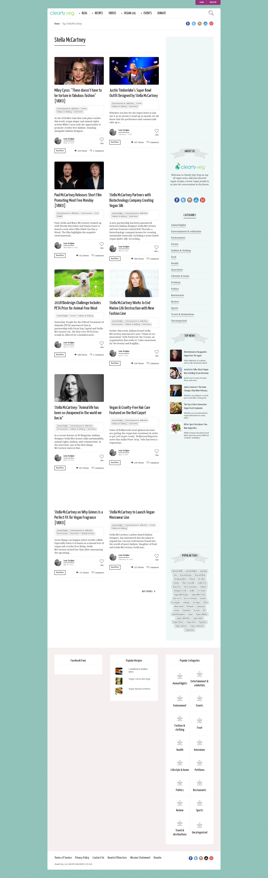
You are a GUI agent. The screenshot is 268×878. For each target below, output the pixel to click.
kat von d (177, 599)
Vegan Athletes (201, 614)
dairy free (177, 587)
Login (202, 2)
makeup (186, 603)
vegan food (190, 622)
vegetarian (189, 630)
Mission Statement (140, 857)
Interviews (78, 112)
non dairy (196, 603)
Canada (176, 583)
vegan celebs (198, 618)
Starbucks (186, 610)
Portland (189, 606)
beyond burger (186, 575)
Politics (175, 289)
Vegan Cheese (178, 622)
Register (213, 2)
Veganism (202, 622)
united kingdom (178, 614)
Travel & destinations (182, 314)
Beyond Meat (200, 575)
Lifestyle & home (87, 534)
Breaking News (180, 579)
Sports (174, 308)
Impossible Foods (198, 595)
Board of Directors (117, 857)
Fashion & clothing (64, 112)
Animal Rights (117, 213)
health (192, 591)
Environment (86, 213)
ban (175, 575)
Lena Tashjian (69, 139)
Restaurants (177, 295)
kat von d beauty (190, 599)
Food (96, 213)
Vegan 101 (130, 13)
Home (57, 23)
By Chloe (201, 579)
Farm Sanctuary (190, 587)
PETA (206, 603)
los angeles (176, 603)
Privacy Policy (82, 857)
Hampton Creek (180, 591)
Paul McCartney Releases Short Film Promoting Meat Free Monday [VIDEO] (78, 200)
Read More (60, 151)
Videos (112, 13)
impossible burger (181, 595)
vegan (190, 614)
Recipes (99, 13)
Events (148, 13)
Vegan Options (181, 626)
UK (204, 610)
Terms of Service (63, 857)
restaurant (200, 606)
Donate (161, 13)
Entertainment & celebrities (68, 109)
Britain (192, 579)
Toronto (196, 610)
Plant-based (178, 606)
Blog (84, 13)
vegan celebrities (183, 618)
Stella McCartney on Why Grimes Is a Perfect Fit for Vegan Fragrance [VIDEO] (78, 517)
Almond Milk (177, 571)
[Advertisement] (189, 92)
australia (203, 571)
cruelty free (201, 583)
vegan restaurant (197, 626)
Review (175, 301)
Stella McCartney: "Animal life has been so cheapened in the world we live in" (78, 412)
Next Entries (147, 591)
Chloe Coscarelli (188, 583)
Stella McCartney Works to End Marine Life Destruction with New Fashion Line (131, 308)
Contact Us (98, 857)
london (203, 599)
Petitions (175, 282)
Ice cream (201, 591)
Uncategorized (179, 320)
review (176, 610)
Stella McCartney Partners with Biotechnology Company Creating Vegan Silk (131, 200)
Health (59, 216)
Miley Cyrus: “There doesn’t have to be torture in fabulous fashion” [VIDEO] (78, 95)
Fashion (203, 587)
